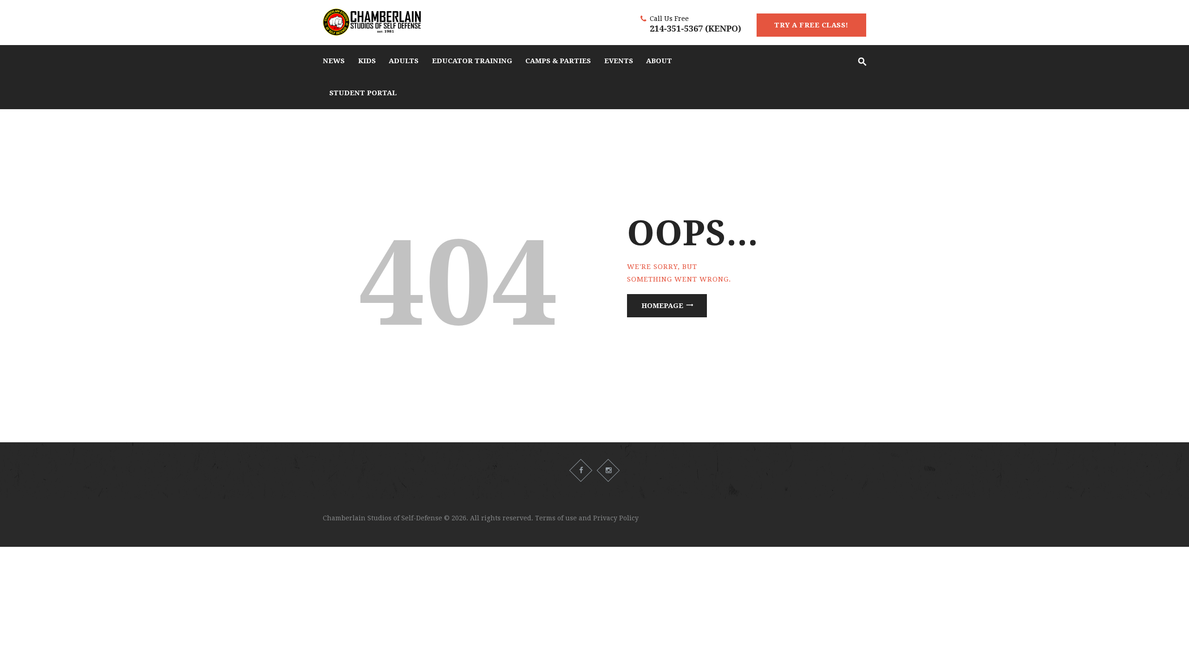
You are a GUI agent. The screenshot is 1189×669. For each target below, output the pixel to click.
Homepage (662, 306)
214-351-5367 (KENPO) (695, 28)
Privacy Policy (616, 518)
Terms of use (556, 518)
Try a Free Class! (811, 25)
